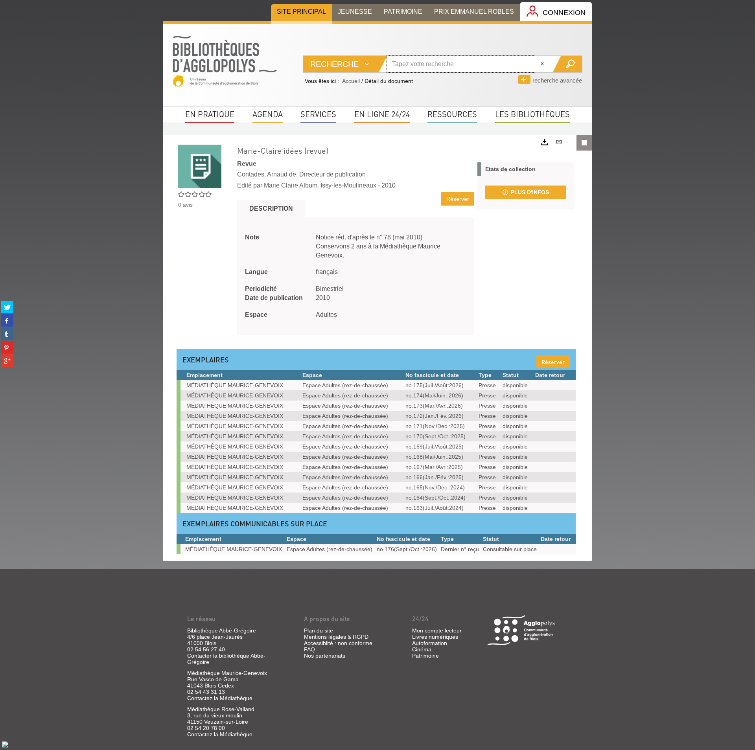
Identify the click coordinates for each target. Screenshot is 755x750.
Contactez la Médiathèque (219, 698)
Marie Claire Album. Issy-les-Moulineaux (320, 185)
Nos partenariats (324, 656)
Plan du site (318, 630)
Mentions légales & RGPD (336, 637)
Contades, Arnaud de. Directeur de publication (301, 174)
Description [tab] (271, 208)
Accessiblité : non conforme (338, 643)
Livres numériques (435, 637)
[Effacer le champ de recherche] (543, 64)
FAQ (309, 649)
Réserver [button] (457, 199)
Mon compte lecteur (437, 630)
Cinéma (421, 649)
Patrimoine (425, 656)
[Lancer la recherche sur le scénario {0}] (567, 64)
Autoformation (429, 643)
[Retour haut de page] (5, 744)
